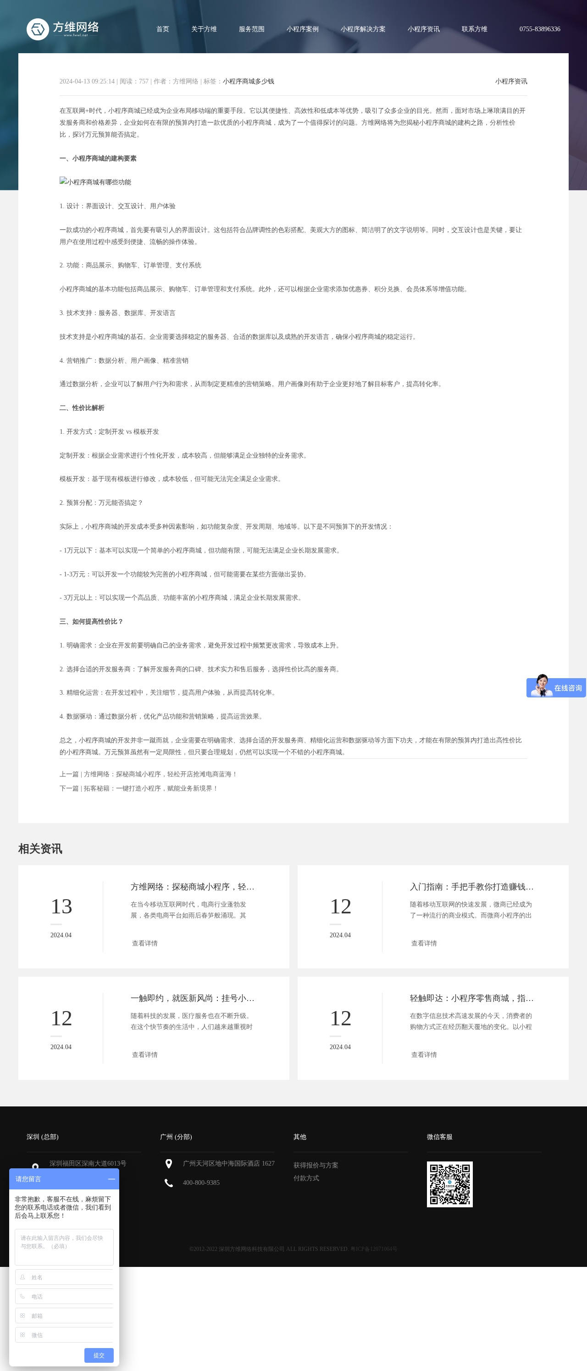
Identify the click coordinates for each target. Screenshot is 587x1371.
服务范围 (252, 29)
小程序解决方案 (363, 29)
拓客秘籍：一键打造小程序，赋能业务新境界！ (151, 788)
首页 (162, 29)
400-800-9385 (201, 1182)
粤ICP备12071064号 (374, 1249)
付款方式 (306, 1178)
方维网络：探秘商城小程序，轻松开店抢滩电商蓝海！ (161, 774)
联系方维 (474, 29)
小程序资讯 (424, 29)
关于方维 (204, 29)
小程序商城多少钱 (248, 81)
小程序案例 (303, 29)
